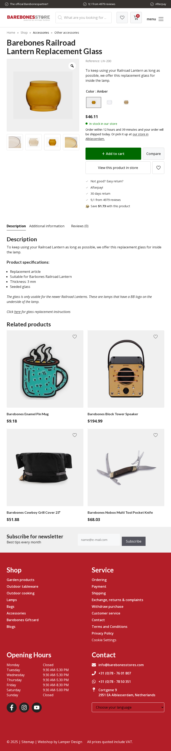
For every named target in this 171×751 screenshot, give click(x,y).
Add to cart (115, 153)
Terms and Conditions (109, 626)
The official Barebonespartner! (29, 4)
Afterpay (160, 4)
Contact (98, 620)
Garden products (20, 579)
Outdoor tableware (22, 586)
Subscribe (133, 541)
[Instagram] (24, 707)
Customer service (106, 613)
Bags (10, 606)
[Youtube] (37, 707)
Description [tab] (16, 226)
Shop (24, 32)
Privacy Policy (103, 633)
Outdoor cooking (20, 593)
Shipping (99, 593)
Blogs (11, 626)
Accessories (41, 32)
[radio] (93, 102)
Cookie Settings (104, 640)
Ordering (99, 579)
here (17, 311)
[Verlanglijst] (122, 17)
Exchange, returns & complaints (117, 600)
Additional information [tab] (46, 226)
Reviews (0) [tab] (79, 226)
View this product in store (118, 167)
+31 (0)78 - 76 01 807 (114, 673)
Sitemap (27, 742)
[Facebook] (12, 707)
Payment (99, 586)
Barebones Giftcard (23, 620)
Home (11, 32)
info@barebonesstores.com (121, 665)
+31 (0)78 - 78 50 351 (114, 681)
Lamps (12, 600)
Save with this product (110, 206)
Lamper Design (70, 742)
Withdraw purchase (107, 606)
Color (90, 91)
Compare (153, 153)
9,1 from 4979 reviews (101, 4)
